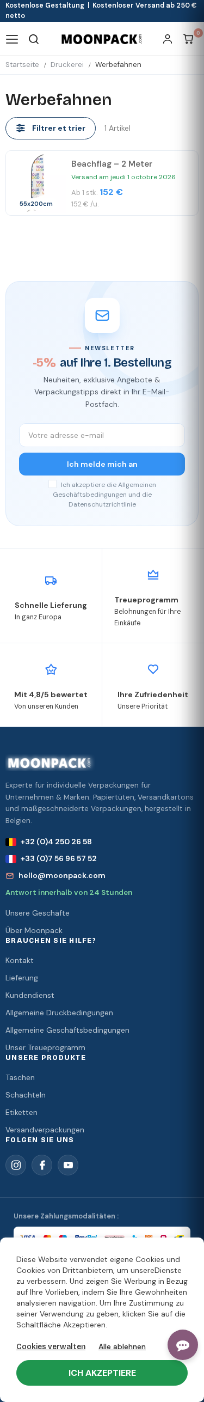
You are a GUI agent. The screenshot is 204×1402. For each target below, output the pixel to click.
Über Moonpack (34, 930)
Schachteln (25, 1095)
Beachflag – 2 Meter (111, 164)
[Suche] (34, 39)
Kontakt (19, 960)
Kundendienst (29, 995)
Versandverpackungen (44, 1130)
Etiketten (21, 1112)
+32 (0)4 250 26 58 (56, 841)
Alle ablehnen (122, 1346)
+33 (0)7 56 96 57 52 (59, 858)
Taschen (20, 1077)
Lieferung (21, 978)
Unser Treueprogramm (45, 1047)
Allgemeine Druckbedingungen (59, 1012)
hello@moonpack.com (62, 875)
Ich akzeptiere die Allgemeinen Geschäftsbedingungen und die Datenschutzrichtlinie (104, 494)
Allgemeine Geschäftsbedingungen (67, 1030)
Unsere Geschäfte (37, 913)
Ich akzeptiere (102, 1373)
